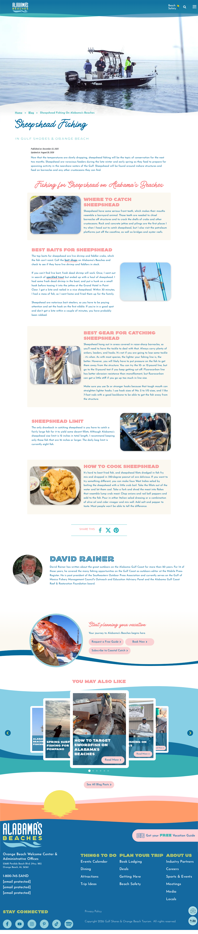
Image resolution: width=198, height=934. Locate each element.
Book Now (138, 641)
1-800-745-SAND (16, 876)
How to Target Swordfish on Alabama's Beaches (92, 747)
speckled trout (55, 277)
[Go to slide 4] (100, 770)
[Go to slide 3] (96, 770)
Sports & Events (179, 876)
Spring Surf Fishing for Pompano (58, 745)
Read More (112, 760)
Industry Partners (180, 861)
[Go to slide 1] (89, 770)
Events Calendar (94, 861)
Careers (172, 869)
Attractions (89, 876)
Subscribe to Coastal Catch (108, 650)
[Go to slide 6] (108, 770)
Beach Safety (130, 884)
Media (171, 891)
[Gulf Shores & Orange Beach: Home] (20, 8)
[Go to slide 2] (93, 770)
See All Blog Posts (98, 784)
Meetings (173, 884)
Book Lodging (130, 861)
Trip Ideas (89, 884)
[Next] (190, 733)
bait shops (71, 260)
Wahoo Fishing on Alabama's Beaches (129, 745)
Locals (171, 899)
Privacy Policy (93, 911)
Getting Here (130, 876)
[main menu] (195, 7)
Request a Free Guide (105, 641)
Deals (123, 869)
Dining (86, 869)
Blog (31, 113)
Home (18, 113)
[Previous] (8, 733)
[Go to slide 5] (104, 770)
